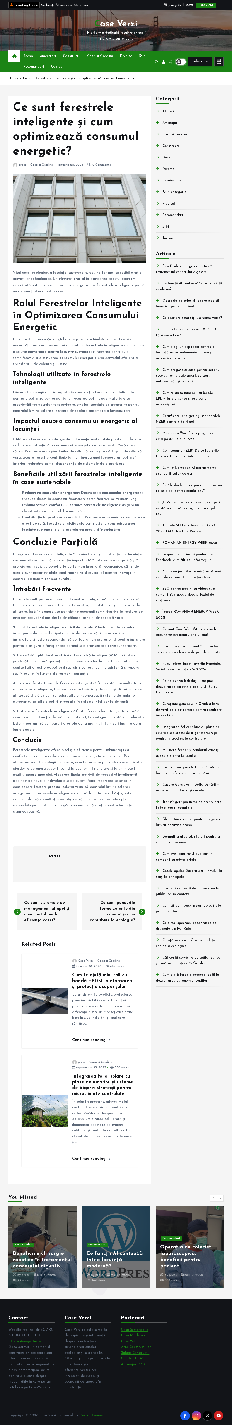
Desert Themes (91, 1415)
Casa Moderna (133, 1335)
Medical (168, 203)
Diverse (126, 56)
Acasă (28, 56)
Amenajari (48, 56)
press (22, 165)
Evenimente (171, 180)
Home (13, 78)
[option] (42, 1247)
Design (167, 157)
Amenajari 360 (133, 1364)
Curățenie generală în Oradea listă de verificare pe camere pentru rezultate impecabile (189, 709)
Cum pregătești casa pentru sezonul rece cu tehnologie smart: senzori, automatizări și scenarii (188, 375)
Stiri (142, 56)
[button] (213, 1198)
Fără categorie (174, 192)
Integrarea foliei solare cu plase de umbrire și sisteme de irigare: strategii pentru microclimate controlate (188, 732)
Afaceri (168, 111)
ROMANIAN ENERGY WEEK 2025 (189, 543)
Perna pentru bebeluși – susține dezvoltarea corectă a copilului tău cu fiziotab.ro (186, 686)
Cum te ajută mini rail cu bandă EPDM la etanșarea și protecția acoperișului (184, 398)
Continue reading (89, 1040)
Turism (167, 238)
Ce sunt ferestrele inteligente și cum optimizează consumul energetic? (79, 78)
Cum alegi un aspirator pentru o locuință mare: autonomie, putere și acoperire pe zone (185, 352)
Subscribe (200, 61)
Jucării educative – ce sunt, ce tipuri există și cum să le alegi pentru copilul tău (188, 508)
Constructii (71, 56)
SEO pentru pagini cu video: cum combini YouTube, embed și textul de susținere (185, 594)
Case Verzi (85, 961)
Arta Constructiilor (136, 1347)
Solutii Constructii (135, 1353)
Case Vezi (128, 1341)
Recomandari (33, 66)
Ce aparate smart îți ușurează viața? (192, 318)
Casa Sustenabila (134, 1330)
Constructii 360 (133, 1358)
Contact (57, 66)
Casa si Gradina (100, 56)
